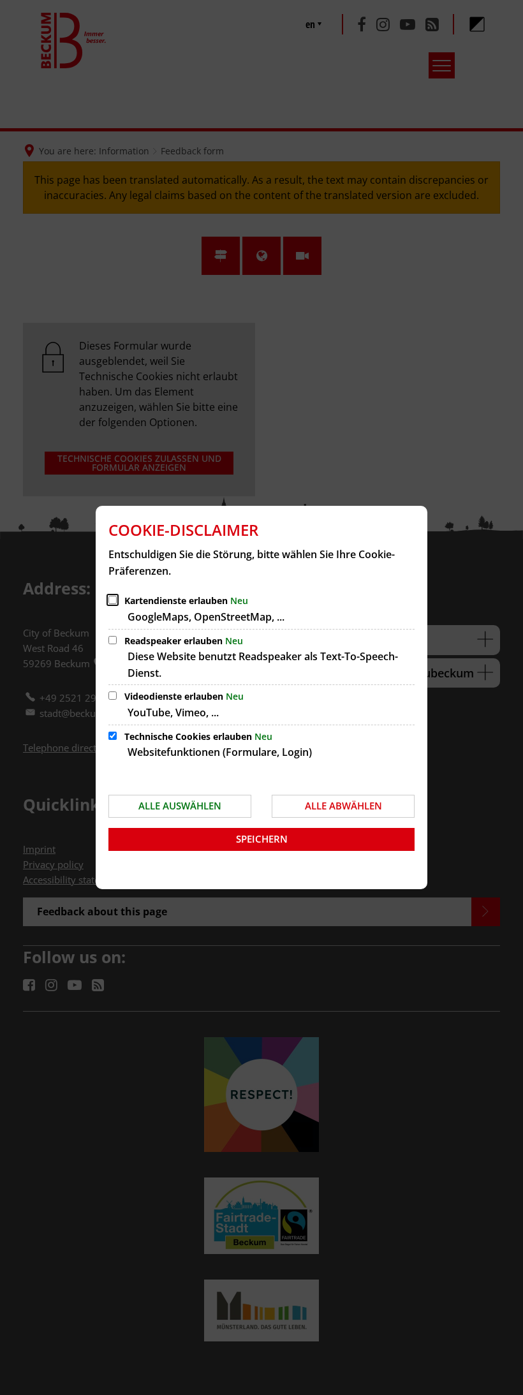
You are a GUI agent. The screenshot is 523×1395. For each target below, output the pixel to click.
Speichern (262, 838)
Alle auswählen (179, 805)
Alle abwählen (343, 805)
